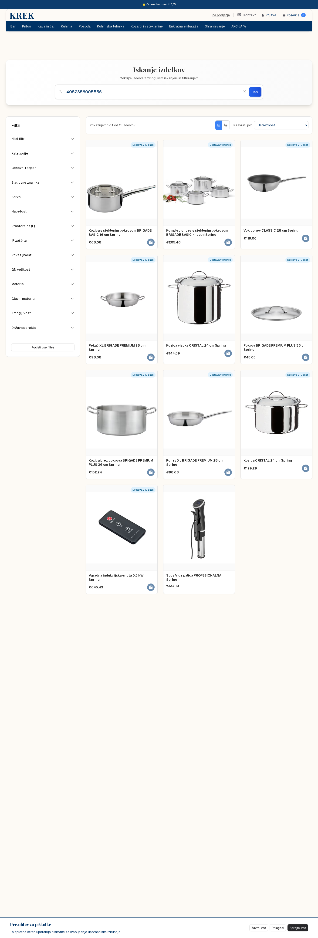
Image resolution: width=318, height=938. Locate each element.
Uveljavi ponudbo (187, 484)
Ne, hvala (159, 505)
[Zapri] (213, 427)
